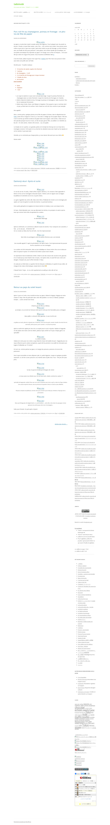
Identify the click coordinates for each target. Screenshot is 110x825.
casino (76, 145)
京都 (76, 729)
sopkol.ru (77, 347)
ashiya (81, 704)
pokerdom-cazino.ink (80, 262)
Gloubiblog (81, 597)
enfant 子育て (78, 167)
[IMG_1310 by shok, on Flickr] (44, 147)
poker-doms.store (79, 258)
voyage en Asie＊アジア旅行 (83, 376)
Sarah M (77, 467)
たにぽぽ (80, 663)
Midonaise (80, 625)
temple (86, 723)
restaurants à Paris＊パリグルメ (84, 219)
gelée (76, 715)
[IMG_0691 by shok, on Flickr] (40, 337)
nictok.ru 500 (78, 238)
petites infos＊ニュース (81, 252)
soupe (81, 723)
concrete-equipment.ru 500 (82, 155)
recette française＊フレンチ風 (83, 308)
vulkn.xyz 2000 (78, 382)
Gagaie (77, 417)
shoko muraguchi (91, 514)
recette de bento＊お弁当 (82, 306)
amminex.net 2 (78, 114)
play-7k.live (78, 254)
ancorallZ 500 (79, 118)
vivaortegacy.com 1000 (81, 370)
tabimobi (19, 4)
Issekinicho (81, 683)
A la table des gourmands (84, 568)
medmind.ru (78, 231)
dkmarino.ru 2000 (79, 161)
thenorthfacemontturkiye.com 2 (83, 353)
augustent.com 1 (79, 128)
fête (25, 170)
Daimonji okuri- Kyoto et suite (27, 181)
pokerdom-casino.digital (81, 260)
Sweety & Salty (82, 638)
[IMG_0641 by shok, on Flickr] (40, 314)
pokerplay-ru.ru (79, 275)
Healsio (43, 59)
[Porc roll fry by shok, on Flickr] (41, 42)
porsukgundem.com (80, 279)
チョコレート (88, 727)
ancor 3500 (78, 149)
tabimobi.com (88, 522)
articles (79, 151)
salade (77, 723)
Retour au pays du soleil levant (27, 287)
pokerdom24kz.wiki (80, 269)
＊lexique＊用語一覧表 (80, 405)
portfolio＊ (77, 76)
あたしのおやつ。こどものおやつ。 (87, 650)
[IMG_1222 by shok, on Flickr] (40, 189)
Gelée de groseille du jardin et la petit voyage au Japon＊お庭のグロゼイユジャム (85, 451)
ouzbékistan (82, 718)
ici (53, 54)
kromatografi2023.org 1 (81, 207)
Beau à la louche (82, 578)
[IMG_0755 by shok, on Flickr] (40, 374)
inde (84, 714)
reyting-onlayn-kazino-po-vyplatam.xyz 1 (85, 337)
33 (75, 103)
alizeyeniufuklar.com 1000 (81, 111)
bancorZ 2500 (79, 109)
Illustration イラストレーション (83, 188)
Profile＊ (77, 85)
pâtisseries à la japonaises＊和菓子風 (85, 329)
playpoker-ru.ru (79, 256)
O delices (80, 628)
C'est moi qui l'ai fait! (83, 580)
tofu (80, 725)
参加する (94, 800)
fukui (28, 170)
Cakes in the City (82, 582)
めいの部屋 (80, 654)
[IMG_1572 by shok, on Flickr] (40, 158)
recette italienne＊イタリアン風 (84, 310)
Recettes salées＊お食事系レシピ (22, 12)
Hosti (76, 442)
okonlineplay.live (79, 244)
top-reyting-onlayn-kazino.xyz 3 (83, 355)
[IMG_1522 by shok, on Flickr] (40, 156)
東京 (78, 729)
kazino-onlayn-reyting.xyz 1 (82, 196)
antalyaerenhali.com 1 (80, 126)
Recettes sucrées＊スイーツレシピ (42, 12)
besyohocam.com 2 (80, 136)
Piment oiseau (81, 632)
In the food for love (83, 599)
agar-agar (77, 704)
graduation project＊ (81, 78)
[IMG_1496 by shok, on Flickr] (40, 154)
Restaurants (80, 721)
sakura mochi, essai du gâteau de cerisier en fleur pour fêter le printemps (85, 492)
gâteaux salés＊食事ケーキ (83, 295)
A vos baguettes (82, 677)
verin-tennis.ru (78, 364)
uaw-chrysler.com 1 (80, 360)
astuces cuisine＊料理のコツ (83, 407)
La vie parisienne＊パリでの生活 (82, 12)
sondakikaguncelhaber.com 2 (82, 345)
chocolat (80, 707)
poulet (76, 720)
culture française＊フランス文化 (84, 217)
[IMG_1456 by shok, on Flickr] (44, 152)
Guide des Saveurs (80, 758)
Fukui (15, 116)
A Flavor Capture (82, 566)
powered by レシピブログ (81, 735)
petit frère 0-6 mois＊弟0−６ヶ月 (84, 173)
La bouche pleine (82, 605)
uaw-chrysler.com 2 (80, 362)
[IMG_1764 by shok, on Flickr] (44, 164)
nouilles (85, 716)
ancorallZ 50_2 (80, 368)
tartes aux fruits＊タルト (82, 333)
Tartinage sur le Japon (83, 692)
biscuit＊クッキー (80, 320)
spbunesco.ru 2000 (80, 351)
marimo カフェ (81, 619)
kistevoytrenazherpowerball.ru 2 (83, 200)
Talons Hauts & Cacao (83, 642)
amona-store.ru (79, 116)
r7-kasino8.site (78, 289)
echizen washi (20, 170)
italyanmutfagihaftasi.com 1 (82, 192)
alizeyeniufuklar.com (80, 107)
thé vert (91, 723)
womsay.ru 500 (79, 384)
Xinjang (83, 727)
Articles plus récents (61, 424)
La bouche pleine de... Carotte (85, 607)
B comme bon (81, 576)
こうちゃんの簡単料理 (83, 652)
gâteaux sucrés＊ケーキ (82, 326)
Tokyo (85, 725)
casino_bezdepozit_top (81, 153)
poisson (87, 718)
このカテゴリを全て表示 (85, 798)
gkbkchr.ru (77, 184)
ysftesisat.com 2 (79, 403)
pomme (92, 718)
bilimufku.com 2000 (80, 140)
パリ (94, 727)
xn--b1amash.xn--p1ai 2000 (82, 401)
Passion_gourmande (83, 630)
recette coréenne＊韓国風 (82, 304)
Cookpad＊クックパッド (84, 584)
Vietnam (91, 725)
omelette (92, 717)
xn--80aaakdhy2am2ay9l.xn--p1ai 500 (84, 391)
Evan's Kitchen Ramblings (84, 594)
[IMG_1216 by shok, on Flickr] (40, 235)
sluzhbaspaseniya (81, 397)
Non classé (78, 240)
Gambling (77, 178)
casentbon (77, 461)
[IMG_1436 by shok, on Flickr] (37, 152)
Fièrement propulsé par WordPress (22, 822)
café (90, 704)
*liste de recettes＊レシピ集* (82, 97)
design (90, 708)
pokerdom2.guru (79, 267)
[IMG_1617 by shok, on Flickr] (40, 160)
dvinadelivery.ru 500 (80, 165)
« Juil (76, 44)
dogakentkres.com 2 (80, 163)
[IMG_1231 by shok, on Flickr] (40, 241)
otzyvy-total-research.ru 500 (82, 246)
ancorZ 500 (80, 399)
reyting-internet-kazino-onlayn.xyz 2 (84, 335)
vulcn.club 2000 (79, 380)
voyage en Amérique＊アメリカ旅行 (85, 374)
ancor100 (78, 233)
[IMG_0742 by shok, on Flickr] (40, 363)
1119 (76, 101)
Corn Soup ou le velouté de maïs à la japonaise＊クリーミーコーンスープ (85, 438)
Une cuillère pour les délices (85, 644)
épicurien (80, 592)
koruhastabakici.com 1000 (81, 204)
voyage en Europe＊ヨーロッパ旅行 (85, 378)
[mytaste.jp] (78, 765)
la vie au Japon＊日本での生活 (62, 12)
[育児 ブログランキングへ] (79, 750)
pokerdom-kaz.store (80, 264)
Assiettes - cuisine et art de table (86, 574)
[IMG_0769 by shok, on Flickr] (40, 368)
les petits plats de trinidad (84, 617)
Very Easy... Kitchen (83, 646)
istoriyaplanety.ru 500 (80, 190)
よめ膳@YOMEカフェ (83, 659)
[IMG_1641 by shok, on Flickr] (37, 162)
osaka (77, 718)
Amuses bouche (82, 570)
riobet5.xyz (78, 341)
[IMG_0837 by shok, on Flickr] (40, 401)
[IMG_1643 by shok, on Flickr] (44, 162)
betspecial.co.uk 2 (79, 138)
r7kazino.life (78, 291)
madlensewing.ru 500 (80, 229)
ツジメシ (80, 665)
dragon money (79, 122)
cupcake (87, 708)
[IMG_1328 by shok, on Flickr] (37, 147)
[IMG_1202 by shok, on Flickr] (40, 222)
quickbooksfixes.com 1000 (81, 287)
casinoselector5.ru (79, 147)
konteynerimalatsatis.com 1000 (83, 202)
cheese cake (79, 705)
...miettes (80, 563)
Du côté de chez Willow (84, 590)
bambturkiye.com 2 (80, 134)
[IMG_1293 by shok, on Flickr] (40, 145)
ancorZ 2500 (79, 159)
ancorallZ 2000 (79, 349)
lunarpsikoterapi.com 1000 (82, 227)
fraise (91, 710)
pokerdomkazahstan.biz (81, 273)
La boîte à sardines (83, 609)
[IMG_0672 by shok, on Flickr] (40, 304)
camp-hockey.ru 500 (80, 142)
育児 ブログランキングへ (80, 752)
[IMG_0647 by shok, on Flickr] (40, 308)
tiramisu (76, 725)
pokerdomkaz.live (79, 271)
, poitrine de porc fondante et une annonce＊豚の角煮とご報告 (85, 420)
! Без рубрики (78, 95)
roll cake (88, 721)
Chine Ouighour (89, 705)
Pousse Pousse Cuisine (84, 634)
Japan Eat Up (81, 687)
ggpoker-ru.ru (78, 182)
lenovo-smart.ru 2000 (80, 225)
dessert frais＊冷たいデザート (83, 324)
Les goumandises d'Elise (84, 615)
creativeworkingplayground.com (83, 157)
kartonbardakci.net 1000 (81, 194)
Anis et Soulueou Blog (83, 572)
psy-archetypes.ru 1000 (81, 283)
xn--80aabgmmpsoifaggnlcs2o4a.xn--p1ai (85, 393)
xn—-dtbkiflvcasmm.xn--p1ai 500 (83, 388)
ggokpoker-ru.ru (79, 180)
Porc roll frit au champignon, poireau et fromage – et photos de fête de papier (40, 32)
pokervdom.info (79, 277)
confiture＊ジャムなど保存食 (83, 322)
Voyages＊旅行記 (18, 16)
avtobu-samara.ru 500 (80, 130)
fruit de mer (82, 712)
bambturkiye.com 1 (80, 132)
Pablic (76, 250)
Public (76, 285)
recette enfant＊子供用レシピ (83, 176)
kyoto (59, 274)
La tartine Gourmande (83, 613)
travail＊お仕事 (78, 357)
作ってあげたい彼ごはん (84, 661)
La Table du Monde (83, 611)
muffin (78, 716)
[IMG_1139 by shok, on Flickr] (40, 94)
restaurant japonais (84, 720)
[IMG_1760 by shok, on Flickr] (37, 164)
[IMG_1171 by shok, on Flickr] (40, 216)
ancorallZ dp (78, 120)
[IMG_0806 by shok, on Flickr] (40, 380)
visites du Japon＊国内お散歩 (83, 213)
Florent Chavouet (82, 679)
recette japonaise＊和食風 (52, 168)
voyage (78, 727)
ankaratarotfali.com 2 (80, 124)
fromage (77, 712)
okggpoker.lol (78, 242)
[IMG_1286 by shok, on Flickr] (40, 143)
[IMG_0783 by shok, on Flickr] (40, 397)
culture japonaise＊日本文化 (38, 168)
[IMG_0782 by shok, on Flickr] (40, 388)
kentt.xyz (77, 198)
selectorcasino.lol (79, 343)
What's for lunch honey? (84, 648)
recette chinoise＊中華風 (82, 302)
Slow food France (82, 636)
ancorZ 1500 (79, 281)
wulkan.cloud (78, 386)
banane (86, 704)
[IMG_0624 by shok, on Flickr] (40, 320)
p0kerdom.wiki (78, 248)
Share (78, 773)
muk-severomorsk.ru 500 (81, 236)
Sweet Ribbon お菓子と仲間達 (85, 640)
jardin (89, 715)
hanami (80, 715)
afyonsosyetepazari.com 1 (82, 105)
